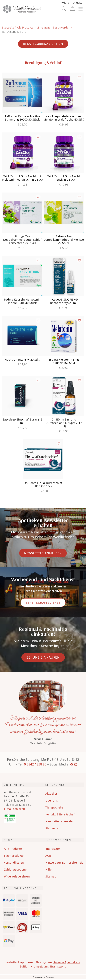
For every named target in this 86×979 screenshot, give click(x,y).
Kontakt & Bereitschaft (60, 814)
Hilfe (48, 869)
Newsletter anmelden (43, 553)
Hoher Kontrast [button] (72, 2)
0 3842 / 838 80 (35, 764)
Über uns (51, 800)
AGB (48, 855)
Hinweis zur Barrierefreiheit (64, 862)
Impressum (53, 849)
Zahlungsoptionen (16, 869)
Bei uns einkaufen (43, 657)
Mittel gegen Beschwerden (53, 27)
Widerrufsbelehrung (17, 876)
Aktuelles (51, 793)
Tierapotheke (54, 807)
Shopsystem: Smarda (43, 977)
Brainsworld (58, 966)
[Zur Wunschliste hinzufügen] (38, 77)
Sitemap (50, 876)
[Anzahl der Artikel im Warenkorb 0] (72, 8)
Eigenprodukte (14, 855)
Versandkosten (14, 862)
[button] (63, 8)
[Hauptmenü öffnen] (80, 8)
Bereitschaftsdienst (43, 602)
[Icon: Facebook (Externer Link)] (71, 764)
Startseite (8, 27)
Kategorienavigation (44, 44)
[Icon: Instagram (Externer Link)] (75, 764)
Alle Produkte (25, 27)
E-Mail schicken (14, 809)
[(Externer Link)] (22, 818)
